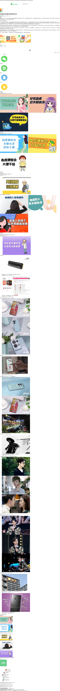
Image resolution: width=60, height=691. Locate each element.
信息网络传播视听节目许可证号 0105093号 (6, 685)
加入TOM (12, 688)
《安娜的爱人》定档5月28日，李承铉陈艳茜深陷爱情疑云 (8, 456)
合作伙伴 (7, 688)
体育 (6, 0)
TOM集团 (1, 688)
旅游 (12, 0)
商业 (20, 0)
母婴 (15, 0)
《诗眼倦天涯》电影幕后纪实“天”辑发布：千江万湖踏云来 (10, 454)
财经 (23, 0)
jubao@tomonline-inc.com (24, 690)
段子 (26, 0)
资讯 (2, 0)
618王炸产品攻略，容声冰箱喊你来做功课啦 (8, 612)
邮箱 (18, 0)
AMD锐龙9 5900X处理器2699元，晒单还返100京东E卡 (10, 295)
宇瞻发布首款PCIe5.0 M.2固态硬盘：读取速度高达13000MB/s (11, 274)
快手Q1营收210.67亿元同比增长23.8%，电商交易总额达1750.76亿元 (12, 591)
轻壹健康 (1, 175)
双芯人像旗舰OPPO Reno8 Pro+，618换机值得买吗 (7, 376)
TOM (2, 613)
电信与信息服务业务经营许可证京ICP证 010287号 (7, 682)
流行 (3, 0)
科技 (32, 0)
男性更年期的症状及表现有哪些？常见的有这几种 (7, 234)
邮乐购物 (4, 688)
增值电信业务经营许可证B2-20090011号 (6, 686)
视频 (21, 0)
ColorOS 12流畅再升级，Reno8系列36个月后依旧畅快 (10, 374)
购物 (30, 0)
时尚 (9, 0)
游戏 (11, 0)
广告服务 (10, 688)
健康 (24, 0)
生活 (14, 0)
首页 (0, 0)
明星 (8, 0)
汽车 (29, 0)
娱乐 (5, 0)
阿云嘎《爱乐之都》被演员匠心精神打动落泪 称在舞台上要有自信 (9, 515)
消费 (27, 0)
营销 (17, 0)
